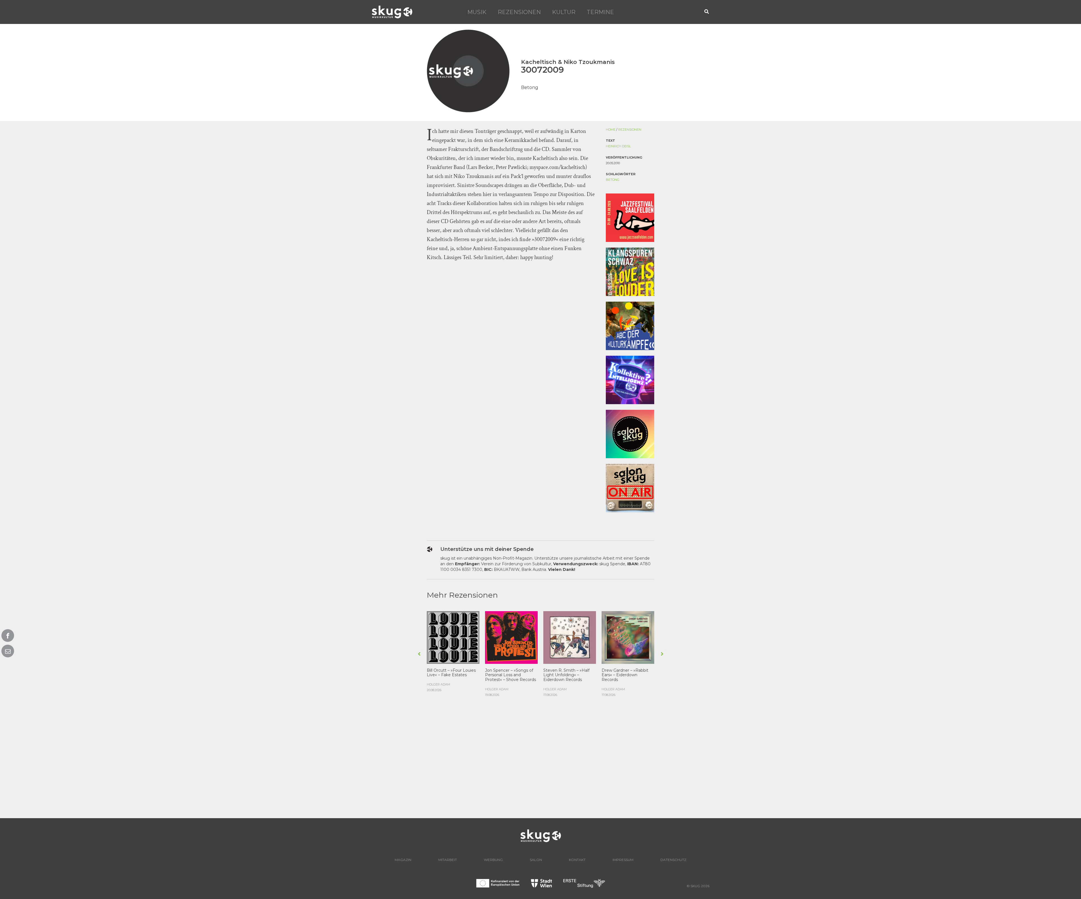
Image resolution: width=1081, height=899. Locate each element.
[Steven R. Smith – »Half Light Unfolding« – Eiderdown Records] (569, 636)
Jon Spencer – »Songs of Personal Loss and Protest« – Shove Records (510, 675)
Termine (600, 12)
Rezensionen (519, 12)
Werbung (493, 860)
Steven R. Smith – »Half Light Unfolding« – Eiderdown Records (566, 675)
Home (610, 130)
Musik (476, 12)
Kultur (563, 12)
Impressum (623, 860)
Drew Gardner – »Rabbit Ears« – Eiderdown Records (625, 675)
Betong (612, 180)
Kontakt (577, 860)
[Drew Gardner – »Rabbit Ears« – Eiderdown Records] (628, 636)
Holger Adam (438, 684)
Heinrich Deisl (618, 146)
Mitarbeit (447, 860)
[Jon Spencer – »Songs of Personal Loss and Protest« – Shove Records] (511, 636)
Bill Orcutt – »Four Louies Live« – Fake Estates (451, 673)
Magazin (403, 860)
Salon (536, 860)
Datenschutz (673, 860)
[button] (706, 12)
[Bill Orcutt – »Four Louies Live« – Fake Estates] (453, 636)
